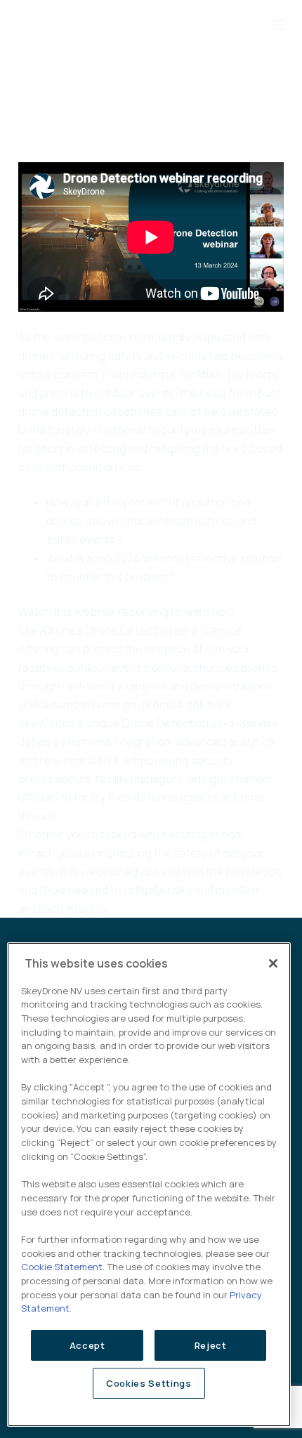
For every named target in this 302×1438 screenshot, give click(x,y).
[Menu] (277, 24)
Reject (211, 1345)
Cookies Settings (149, 1383)
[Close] (273, 963)
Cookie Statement (62, 1266)
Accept (87, 1345)
